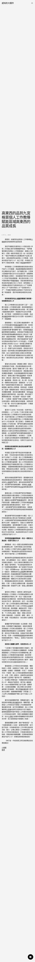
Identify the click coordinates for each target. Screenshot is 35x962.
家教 (23, 263)
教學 (3, 750)
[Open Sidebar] (30, 957)
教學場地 (16, 281)
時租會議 (17, 325)
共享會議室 (15, 702)
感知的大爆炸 (8, 3)
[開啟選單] (32, 3)
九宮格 (21, 572)
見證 (21, 376)
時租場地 (8, 319)
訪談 (22, 487)
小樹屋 (18, 299)
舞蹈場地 (23, 689)
